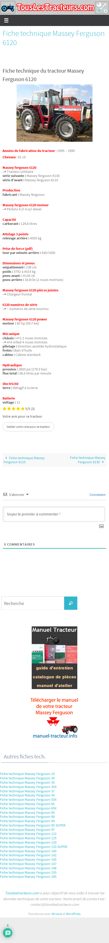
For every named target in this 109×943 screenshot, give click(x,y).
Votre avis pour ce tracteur (22, 417)
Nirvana (56, 914)
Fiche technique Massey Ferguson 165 (28, 876)
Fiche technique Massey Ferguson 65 (27, 804)
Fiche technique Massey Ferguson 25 (27, 773)
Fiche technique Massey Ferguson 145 (28, 859)
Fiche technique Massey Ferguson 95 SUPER (32, 825)
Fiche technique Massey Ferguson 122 (28, 833)
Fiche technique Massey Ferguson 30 (27, 778)
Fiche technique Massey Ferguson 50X (28, 799)
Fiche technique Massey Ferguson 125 (28, 838)
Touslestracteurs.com (22, 892)
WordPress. (73, 914)
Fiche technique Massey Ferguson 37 (27, 791)
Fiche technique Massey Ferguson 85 (27, 812)
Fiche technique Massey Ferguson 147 (28, 863)
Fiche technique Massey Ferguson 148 (28, 868)
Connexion (97, 494)
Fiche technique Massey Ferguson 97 (27, 829)
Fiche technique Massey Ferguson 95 (27, 821)
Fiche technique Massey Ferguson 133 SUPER (33, 846)
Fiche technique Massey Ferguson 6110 (24, 460)
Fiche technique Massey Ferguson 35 (27, 782)
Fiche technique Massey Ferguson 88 (27, 816)
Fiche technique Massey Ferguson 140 (28, 851)
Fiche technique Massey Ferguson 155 (28, 872)
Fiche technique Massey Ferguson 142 (28, 855)
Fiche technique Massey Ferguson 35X (28, 786)
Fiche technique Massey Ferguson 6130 (87, 460)
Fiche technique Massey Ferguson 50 (27, 795)
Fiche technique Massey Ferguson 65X (28, 808)
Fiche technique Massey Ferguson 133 (28, 842)
